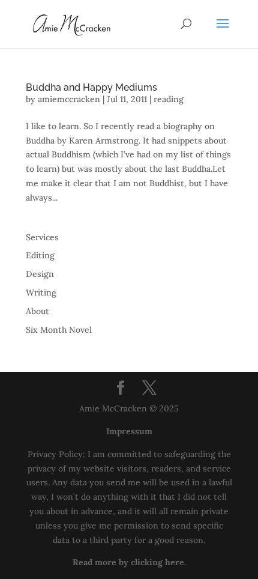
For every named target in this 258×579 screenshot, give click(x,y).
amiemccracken (69, 99)
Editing (40, 255)
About (37, 311)
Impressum (129, 431)
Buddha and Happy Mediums (91, 87)
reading (169, 99)
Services (42, 237)
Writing (41, 292)
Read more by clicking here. (129, 562)
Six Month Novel (59, 329)
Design (40, 273)
